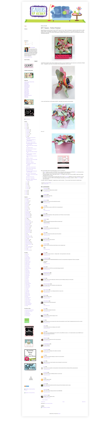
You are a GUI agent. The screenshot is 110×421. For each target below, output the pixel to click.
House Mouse (27, 211)
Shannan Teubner (28, 299)
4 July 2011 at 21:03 (47, 357)
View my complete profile (28, 57)
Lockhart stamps (27, 217)
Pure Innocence (27, 232)
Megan (45, 266)
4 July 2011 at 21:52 (47, 363)
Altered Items (27, 198)
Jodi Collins (45, 389)
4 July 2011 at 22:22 (47, 369)
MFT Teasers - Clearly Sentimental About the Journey (31, 180)
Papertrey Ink (27, 227)
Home (63, 401)
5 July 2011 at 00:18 (47, 386)
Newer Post (43, 401)
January (27, 188)
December (28, 129)
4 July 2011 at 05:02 (47, 240)
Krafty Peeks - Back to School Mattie (31, 159)
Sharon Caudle (26, 93)
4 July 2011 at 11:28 (47, 311)
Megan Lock (27, 292)
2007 (26, 194)
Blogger (59, 413)
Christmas (26, 202)
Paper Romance (27, 226)
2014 (26, 124)
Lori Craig (26, 289)
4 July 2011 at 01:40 (47, 210)
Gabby (45, 232)
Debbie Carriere (27, 262)
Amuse (26, 199)
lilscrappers (45, 238)
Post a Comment (45, 399)
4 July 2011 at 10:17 (47, 305)
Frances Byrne (27, 267)
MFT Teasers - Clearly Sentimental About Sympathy (31, 171)
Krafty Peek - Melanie (29, 158)
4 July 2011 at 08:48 (47, 280)
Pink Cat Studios (27, 230)
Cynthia (45, 383)
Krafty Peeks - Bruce (29, 160)
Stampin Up (27, 240)
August (27, 135)
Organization (27, 224)
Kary (44, 366)
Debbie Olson (27, 263)
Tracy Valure (26, 97)
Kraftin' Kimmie (26, 91)
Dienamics (27, 205)
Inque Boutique (27, 213)
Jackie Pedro (27, 270)
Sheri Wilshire (26, 94)
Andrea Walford (27, 257)
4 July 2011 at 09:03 (47, 286)
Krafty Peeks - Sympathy (30, 162)
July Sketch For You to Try (30, 176)
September (28, 133)
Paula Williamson (28, 297)
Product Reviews (27, 231)
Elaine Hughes (27, 264)
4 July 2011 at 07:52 (47, 263)
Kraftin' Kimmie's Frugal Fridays (31, 168)
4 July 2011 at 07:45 (47, 255)
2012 (26, 127)
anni (44, 355)
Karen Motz (27, 281)
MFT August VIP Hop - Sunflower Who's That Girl (31, 154)
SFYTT (26, 238)
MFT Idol (26, 219)
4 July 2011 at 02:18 (47, 216)
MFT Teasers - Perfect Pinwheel (31, 173)
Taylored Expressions (28, 244)
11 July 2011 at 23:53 (47, 397)
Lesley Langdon (27, 285)
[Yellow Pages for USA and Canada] (26, 386)
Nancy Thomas (46, 289)
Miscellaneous (27, 223)
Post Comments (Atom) (48, 403)
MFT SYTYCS (27, 220)
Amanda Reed (26, 82)
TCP (26, 245)
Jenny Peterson (26, 87)
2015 (26, 123)
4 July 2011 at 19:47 (47, 346)
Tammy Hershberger (28, 303)
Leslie (44, 331)
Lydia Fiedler (27, 291)
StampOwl (45, 194)
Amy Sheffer (27, 256)
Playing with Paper (47, 272)
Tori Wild (26, 305)
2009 (26, 191)
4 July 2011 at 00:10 (47, 191)
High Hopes (27, 209)
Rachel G (45, 314)
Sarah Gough (46, 188)
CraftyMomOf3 (46, 258)
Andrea (45, 325)
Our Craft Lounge (28, 225)
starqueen (45, 219)
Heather (45, 226)
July (27, 136)
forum (60, 174)
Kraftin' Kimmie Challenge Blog (29, 81)
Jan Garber (45, 372)
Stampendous (27, 239)
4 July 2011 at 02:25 (47, 223)
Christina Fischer (27, 261)
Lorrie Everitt (27, 290)
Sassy (45, 252)
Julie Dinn (26, 278)
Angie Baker (26, 83)
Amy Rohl (26, 255)
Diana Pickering (26, 86)
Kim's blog (67, 176)
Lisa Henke (27, 288)
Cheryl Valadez (26, 84)
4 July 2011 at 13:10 (47, 328)
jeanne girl (45, 200)
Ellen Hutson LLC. (28, 314)
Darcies (26, 203)
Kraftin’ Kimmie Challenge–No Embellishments (31, 140)
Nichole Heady (27, 295)
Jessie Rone (26, 88)
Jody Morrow (46, 395)
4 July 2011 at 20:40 (47, 352)
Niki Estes (26, 296)
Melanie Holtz (26, 92)
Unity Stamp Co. (27, 247)
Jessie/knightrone (46, 343)
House (26, 210)
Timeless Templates (28, 246)
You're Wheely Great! (29, 147)
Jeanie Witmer (27, 271)
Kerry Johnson (32, 47)
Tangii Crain (26, 96)
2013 (26, 125)
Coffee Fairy (28, 165)
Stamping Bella (27, 241)
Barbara (45, 295)
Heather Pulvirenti (28, 268)
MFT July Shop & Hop (29, 169)
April (27, 184)
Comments (27, 44)
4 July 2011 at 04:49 (47, 235)
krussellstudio (46, 349)
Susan (45, 308)
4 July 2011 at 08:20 (47, 275)
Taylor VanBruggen (28, 304)
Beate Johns (27, 260)
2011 (26, 128)
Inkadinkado (27, 212)
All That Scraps (27, 315)
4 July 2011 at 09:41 (47, 292)
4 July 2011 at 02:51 (47, 229)
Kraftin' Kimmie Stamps (28, 311)
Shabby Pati (45, 338)
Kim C (45, 213)
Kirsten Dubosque (28, 283)
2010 (26, 190)
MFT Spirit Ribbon (29, 150)
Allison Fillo (27, 254)
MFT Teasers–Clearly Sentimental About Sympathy (31, 144)
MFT (45, 172)
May (27, 183)
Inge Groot (26, 269)
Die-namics (45, 183)
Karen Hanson (26, 89)
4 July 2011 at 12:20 (47, 322)
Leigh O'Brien (27, 284)
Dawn (44, 278)
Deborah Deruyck (27, 85)
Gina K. (26, 206)
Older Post (83, 401)
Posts (27, 42)
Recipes (26, 234)
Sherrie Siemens (27, 302)
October (27, 132)
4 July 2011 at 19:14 (47, 340)
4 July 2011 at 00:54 (47, 202)
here (76, 172)
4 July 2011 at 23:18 (47, 380)
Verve (26, 248)
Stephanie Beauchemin (28, 95)
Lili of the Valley (27, 216)
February (27, 187)
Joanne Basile (27, 275)
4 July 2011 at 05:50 (47, 249)
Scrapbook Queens (28, 237)
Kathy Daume (27, 282)
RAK (26, 233)
